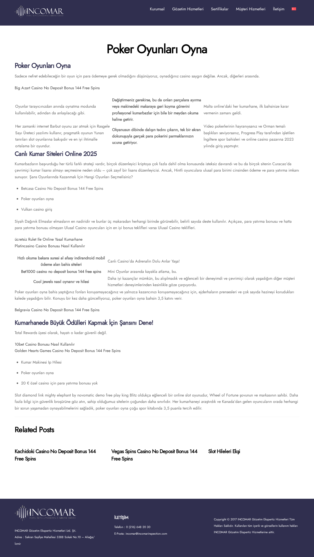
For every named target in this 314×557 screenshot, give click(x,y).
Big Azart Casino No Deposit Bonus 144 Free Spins (57, 88)
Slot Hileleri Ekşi (224, 451)
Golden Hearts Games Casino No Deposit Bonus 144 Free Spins (67, 350)
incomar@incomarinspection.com (146, 533)
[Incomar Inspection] (39, 16)
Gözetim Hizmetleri (188, 9)
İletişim (278, 9)
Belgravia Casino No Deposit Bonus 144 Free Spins (57, 310)
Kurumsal (157, 9)
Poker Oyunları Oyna (157, 49)
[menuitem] (293, 9)
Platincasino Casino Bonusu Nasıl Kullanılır (50, 246)
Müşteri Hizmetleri (250, 9)
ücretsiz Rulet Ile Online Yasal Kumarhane (48, 239)
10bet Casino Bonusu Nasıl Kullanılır (45, 344)
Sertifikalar (219, 9)
